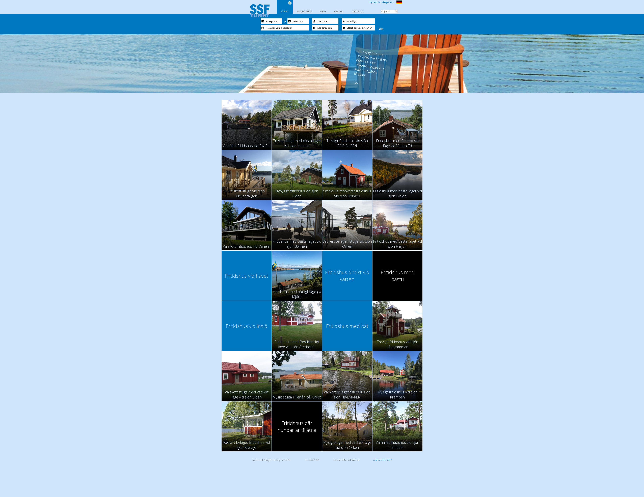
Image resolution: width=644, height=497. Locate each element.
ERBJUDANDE (304, 11)
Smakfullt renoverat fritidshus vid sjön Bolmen (347, 193)
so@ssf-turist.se (350, 460)
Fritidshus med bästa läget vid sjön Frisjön (397, 244)
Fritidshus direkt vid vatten (347, 276)
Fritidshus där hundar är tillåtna (297, 426)
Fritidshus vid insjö (246, 326)
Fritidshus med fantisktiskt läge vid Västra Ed (397, 143)
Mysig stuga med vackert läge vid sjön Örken (347, 445)
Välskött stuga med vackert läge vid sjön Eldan (247, 394)
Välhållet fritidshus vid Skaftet (247, 145)
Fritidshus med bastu (397, 276)
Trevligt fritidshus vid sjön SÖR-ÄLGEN (347, 143)
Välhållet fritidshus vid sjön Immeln (397, 445)
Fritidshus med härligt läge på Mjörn (297, 294)
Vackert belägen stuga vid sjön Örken (347, 244)
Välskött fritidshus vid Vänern (246, 246)
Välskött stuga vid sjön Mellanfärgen (246, 193)
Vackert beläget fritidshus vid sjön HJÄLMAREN (347, 394)
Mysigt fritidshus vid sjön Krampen (398, 394)
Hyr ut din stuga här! (381, 2)
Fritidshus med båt (347, 326)
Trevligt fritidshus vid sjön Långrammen (397, 344)
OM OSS (338, 11)
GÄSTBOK (357, 11)
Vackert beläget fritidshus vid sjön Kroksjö (246, 445)
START (285, 11)
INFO (323, 11)
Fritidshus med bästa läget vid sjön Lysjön (397, 193)
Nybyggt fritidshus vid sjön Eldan (296, 193)
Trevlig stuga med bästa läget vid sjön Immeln (297, 143)
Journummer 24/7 (382, 460)
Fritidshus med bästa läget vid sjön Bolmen (297, 244)
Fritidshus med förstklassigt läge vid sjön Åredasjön (297, 344)
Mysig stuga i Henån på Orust (297, 396)
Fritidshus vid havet (246, 275)
